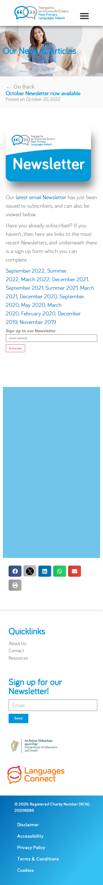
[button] (84, 16)
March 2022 (35, 279)
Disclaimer (28, 825)
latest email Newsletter (41, 197)
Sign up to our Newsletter (31, 331)
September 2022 (25, 270)
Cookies (25, 870)
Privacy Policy (31, 847)
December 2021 (70, 279)
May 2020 (33, 304)
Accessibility (30, 836)
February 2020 (38, 313)
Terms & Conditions (38, 859)
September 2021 (24, 287)
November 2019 (38, 321)
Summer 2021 (61, 287)
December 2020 (38, 296)
